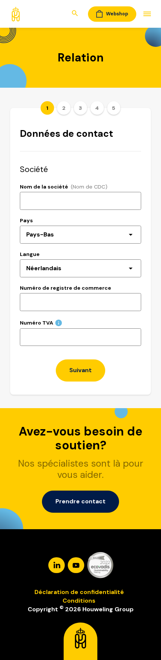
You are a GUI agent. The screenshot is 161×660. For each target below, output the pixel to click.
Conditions (79, 601)
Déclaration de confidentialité (79, 592)
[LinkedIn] (57, 565)
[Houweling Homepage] (15, 13)
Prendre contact (80, 501)
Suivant (80, 370)
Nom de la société (44, 186)
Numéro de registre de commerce (65, 287)
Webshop (117, 14)
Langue (30, 254)
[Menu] (143, 14)
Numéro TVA (36, 322)
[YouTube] (77, 565)
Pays (26, 220)
